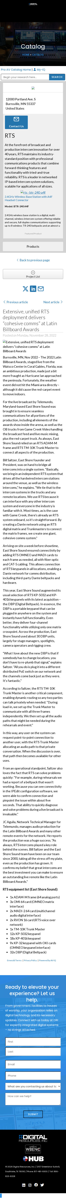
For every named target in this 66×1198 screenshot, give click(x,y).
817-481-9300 (41, 1171)
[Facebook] (36, 1185)
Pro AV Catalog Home (16, 70)
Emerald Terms (14, 960)
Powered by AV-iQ (47, 960)
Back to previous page (34, 260)
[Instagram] (30, 1185)
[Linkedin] (23, 1185)
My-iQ (40, 70)
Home (25, 54)
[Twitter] (42, 1185)
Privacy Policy (30, 960)
